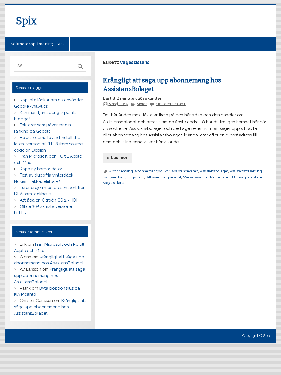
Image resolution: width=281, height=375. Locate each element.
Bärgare (109, 177)
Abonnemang (121, 171)
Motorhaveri (220, 177)
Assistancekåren (185, 171)
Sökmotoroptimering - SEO (37, 43)
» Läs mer (117, 157)
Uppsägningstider (247, 177)
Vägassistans (113, 182)
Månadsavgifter (196, 177)
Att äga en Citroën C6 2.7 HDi (48, 200)
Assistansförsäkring (246, 171)
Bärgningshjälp (131, 177)
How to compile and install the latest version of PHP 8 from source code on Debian (48, 144)
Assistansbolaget (214, 171)
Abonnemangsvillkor (152, 171)
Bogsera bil (171, 177)
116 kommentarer (171, 104)
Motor (142, 104)
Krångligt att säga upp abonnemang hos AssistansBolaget (49, 275)
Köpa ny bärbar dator (41, 168)
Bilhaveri (153, 177)
